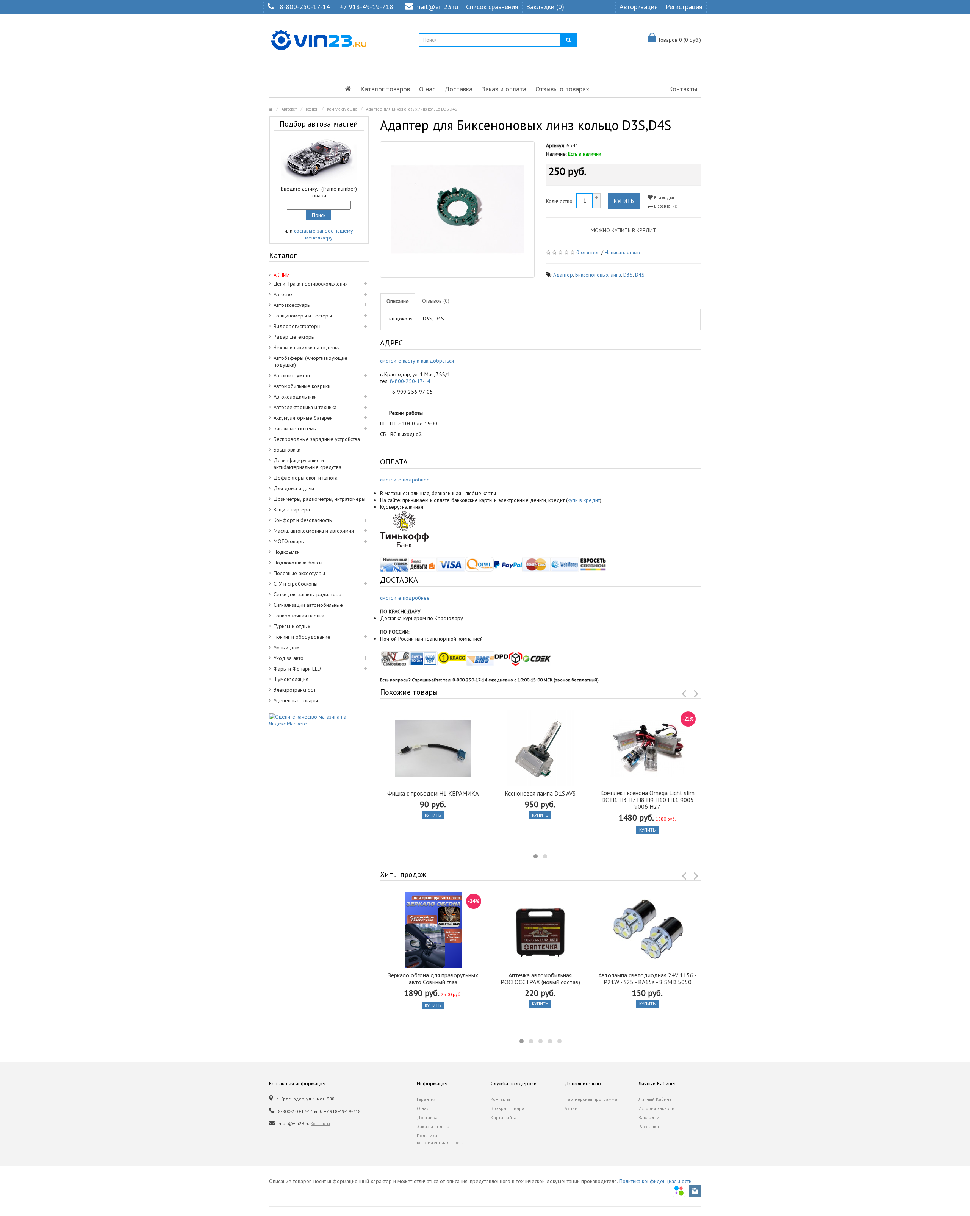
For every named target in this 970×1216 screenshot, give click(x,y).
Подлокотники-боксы (298, 562)
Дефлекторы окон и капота (306, 477)
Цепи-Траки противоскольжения (311, 283)
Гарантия (426, 1099)
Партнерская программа (591, 1099)
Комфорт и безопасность (303, 520)
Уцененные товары (296, 700)
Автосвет (289, 109)
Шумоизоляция (291, 679)
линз (616, 274)
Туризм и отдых (292, 626)
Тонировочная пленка (299, 615)
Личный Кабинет (656, 1099)
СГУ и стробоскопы (296, 583)
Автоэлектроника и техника (305, 407)
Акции (571, 1108)
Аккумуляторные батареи (303, 417)
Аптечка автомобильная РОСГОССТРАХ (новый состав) (540, 978)
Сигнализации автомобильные (308, 605)
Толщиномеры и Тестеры (303, 315)
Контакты (683, 88)
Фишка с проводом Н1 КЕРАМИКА (433, 793)
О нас (427, 88)
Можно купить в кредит (623, 230)
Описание (397, 301)
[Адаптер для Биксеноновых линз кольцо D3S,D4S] (457, 209)
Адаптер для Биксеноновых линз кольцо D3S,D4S (411, 109)
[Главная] (348, 89)
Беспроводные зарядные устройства (317, 439)
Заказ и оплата (504, 88)
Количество (559, 201)
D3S (628, 274)
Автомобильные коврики (302, 386)
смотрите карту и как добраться (417, 360)
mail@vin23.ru (436, 6)
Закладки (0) (545, 6)
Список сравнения (492, 6)
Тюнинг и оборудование (302, 636)
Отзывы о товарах (562, 88)
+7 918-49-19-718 (366, 6)
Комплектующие (342, 109)
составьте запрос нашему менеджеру (323, 234)
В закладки (663, 197)
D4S (640, 274)
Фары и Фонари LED (297, 668)
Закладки (648, 1117)
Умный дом (287, 647)
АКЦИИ (282, 275)
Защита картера (292, 509)
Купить (624, 201)
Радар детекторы (294, 336)
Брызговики (287, 449)
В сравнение (665, 206)
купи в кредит (584, 500)
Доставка (458, 88)
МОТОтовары (289, 541)
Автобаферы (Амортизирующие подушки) (310, 361)
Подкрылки (287, 552)
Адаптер (563, 274)
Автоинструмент (292, 375)
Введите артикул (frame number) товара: (319, 192)
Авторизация (639, 6)
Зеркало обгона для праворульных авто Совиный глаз (433, 978)
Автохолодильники (295, 396)
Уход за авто (289, 658)
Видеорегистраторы (297, 326)
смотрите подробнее (405, 479)
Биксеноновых (592, 274)
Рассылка (648, 1126)
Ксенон (312, 109)
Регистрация (684, 6)
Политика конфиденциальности (440, 1139)
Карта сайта (503, 1117)
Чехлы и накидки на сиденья (307, 347)
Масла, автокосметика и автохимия (314, 530)
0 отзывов (588, 252)
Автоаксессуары (292, 305)
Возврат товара (507, 1108)
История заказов (656, 1108)
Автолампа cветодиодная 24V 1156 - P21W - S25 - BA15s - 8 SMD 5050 (647, 978)
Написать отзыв (622, 252)
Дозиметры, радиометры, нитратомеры (319, 498)
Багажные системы (295, 428)
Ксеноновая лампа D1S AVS (540, 793)
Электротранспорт (295, 689)
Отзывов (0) (435, 300)
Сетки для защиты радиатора (307, 594)
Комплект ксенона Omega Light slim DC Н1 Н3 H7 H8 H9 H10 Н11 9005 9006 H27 (647, 799)
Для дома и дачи (294, 488)
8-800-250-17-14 (305, 6)
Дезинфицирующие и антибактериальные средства (307, 463)
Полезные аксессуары (299, 573)
